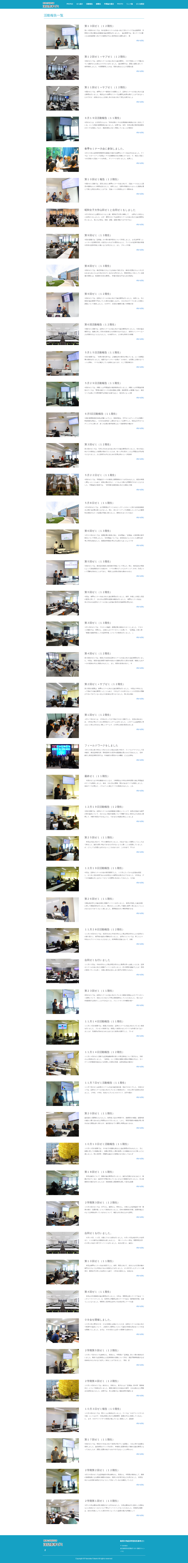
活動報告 (89, 4)
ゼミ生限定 (140, 4)
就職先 (98, 4)
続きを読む (140, 40)
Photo (120, 4)
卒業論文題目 (109, 4)
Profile (70, 4)
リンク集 (129, 4)
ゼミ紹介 (79, 4)
